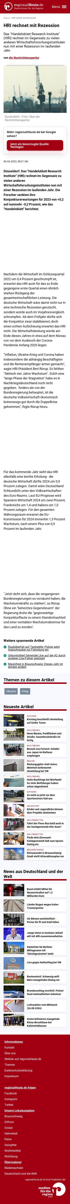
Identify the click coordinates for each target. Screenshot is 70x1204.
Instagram (10, 1099)
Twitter (8, 1105)
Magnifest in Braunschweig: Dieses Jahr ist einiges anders (35, 665)
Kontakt (9, 1047)
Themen (9, 1064)
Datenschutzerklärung (18, 1070)
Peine (7, 1139)
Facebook (10, 1093)
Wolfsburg (11, 1156)
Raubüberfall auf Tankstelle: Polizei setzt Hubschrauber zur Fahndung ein (34, 648)
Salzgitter (10, 1145)
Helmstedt (10, 1133)
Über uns (10, 1053)
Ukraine (11, 691)
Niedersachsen (13, 1168)
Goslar (8, 1127)
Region (7, 18)
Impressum (11, 1076)
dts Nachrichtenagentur (24, 57)
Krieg (25, 691)
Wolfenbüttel (12, 1150)
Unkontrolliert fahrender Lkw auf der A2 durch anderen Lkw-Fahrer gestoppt (37, 657)
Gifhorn (9, 1122)
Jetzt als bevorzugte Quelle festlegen (29, 145)
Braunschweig (13, 1116)
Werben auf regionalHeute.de (22, 1059)
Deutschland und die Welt (20, 1173)
